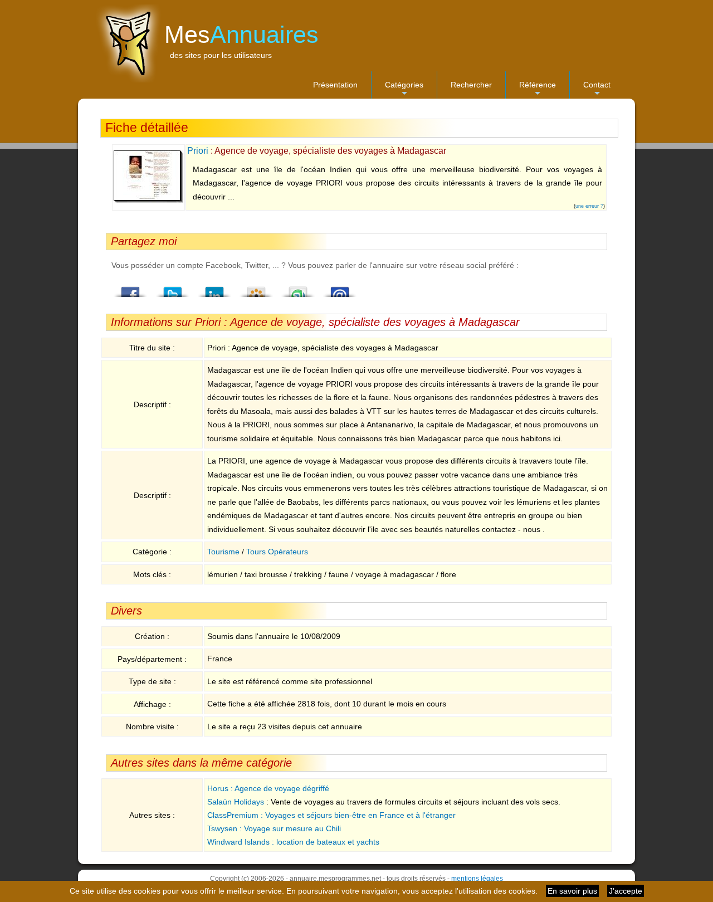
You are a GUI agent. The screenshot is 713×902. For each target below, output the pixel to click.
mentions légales (477, 878)
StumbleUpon (298, 288)
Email (339, 288)
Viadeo (256, 288)
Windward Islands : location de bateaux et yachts (293, 841)
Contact (597, 89)
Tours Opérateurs (277, 551)
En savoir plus (572, 890)
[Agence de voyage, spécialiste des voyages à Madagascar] (148, 200)
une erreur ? (589, 206)
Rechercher (471, 84)
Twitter (172, 288)
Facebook (130, 288)
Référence (537, 89)
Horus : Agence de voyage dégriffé (268, 788)
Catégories (404, 89)
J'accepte (625, 890)
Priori (197, 150)
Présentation (335, 84)
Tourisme (223, 551)
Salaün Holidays (235, 801)
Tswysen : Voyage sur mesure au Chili (274, 828)
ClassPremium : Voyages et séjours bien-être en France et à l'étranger (331, 815)
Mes (241, 34)
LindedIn (214, 288)
